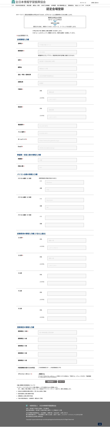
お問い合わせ (94, 2)
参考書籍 (53, 5)
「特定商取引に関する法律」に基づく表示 (48, 414)
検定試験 (29, 5)
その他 (87, 5)
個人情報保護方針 (31, 414)
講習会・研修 (36, 5)
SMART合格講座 (45, 5)
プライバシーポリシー (49, 389)
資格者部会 (71, 5)
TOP (13, 5)
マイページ (83, 2)
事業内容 (50, 413)
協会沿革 (56, 413)
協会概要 (43, 413)
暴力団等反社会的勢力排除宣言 (34, 416)
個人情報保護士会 (61, 5)
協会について (79, 5)
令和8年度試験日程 (20, 5)
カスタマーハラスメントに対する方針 (72, 414)
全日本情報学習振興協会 (32, 413)
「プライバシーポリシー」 (49, 376)
